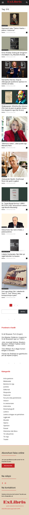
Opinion (6, 426)
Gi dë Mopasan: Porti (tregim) (12, 334)
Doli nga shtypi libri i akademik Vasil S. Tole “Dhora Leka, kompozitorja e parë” (13, 293)
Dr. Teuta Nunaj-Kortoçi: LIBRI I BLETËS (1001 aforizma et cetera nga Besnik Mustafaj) (14, 205)
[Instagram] (5, 483)
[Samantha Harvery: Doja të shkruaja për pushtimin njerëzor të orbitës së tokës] (14, 69)
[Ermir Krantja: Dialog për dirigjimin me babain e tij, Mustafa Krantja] (14, 43)
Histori (6, 401)
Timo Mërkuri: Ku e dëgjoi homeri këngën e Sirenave (13, 349)
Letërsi (6, 412)
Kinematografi (8, 409)
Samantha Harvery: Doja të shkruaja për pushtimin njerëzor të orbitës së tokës (14, 82)
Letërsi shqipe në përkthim (13, 414)
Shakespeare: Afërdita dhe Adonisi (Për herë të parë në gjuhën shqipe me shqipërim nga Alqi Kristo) (14, 108)
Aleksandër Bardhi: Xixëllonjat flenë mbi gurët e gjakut (13, 180)
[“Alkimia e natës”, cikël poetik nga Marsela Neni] (14, 129)
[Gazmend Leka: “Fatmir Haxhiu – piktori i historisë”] (14, 19)
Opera (5, 423)
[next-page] (17, 305)
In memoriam (8, 403)
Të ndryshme (8, 434)
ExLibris (3, 32)
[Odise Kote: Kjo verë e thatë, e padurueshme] (14, 221)
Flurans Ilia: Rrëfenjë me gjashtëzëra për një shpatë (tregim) (14, 354)
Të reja (6, 437)
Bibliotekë (4, 103)
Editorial (6, 389)
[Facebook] (2, 483)
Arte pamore (4, 25)
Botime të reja (5, 50)
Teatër (5, 439)
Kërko (23, 312)
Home (3, 7)
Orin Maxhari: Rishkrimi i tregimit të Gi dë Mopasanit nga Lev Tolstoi (14, 338)
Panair (5, 428)
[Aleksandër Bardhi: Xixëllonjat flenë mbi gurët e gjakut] (14, 164)
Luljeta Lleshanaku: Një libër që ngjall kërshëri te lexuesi (13, 255)
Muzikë (6, 420)
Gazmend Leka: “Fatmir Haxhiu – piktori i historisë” (14, 29)
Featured (6, 395)
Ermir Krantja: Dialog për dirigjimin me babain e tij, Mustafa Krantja (14, 54)
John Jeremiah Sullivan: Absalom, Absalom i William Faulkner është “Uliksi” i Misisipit (13, 343)
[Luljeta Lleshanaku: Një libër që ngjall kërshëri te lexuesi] (14, 245)
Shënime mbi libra (6, 200)
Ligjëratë (6, 417)
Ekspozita (7, 392)
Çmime (6, 387)
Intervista (4, 77)
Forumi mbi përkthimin (12, 398)
